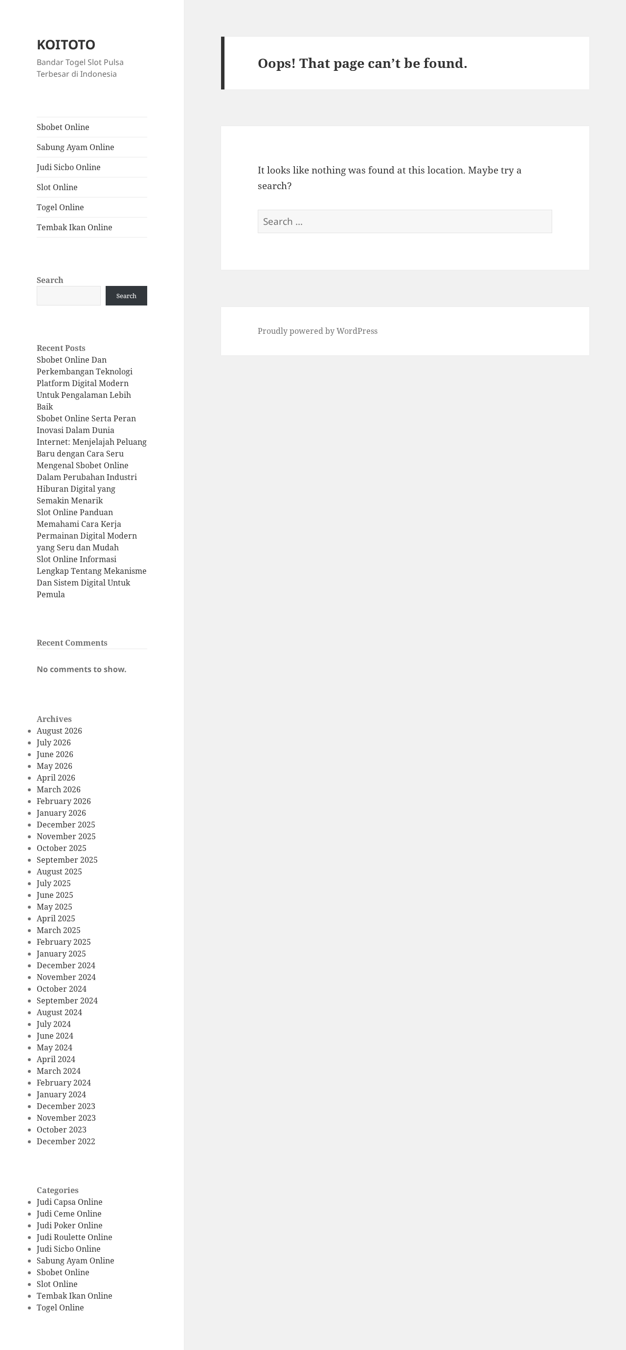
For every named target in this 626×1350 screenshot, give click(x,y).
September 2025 (67, 859)
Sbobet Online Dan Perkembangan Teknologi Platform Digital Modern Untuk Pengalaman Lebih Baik (85, 383)
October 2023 (62, 1129)
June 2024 (55, 1035)
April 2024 (56, 1059)
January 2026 (61, 812)
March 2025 (59, 930)
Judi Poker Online (70, 1225)
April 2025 (56, 918)
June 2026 (55, 754)
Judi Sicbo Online (69, 167)
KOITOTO (66, 44)
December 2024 (66, 965)
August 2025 (59, 871)
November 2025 (66, 836)
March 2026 (59, 789)
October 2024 (62, 988)
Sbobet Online (63, 127)
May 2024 (54, 1047)
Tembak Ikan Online (74, 227)
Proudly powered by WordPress (318, 331)
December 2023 (66, 1106)
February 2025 (64, 941)
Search (50, 280)
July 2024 (54, 1024)
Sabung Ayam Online (75, 147)
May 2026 (54, 766)
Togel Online (60, 207)
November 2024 (66, 977)
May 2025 (54, 906)
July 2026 (54, 742)
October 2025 (62, 848)
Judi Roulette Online (74, 1237)
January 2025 (61, 953)
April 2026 (56, 777)
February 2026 (64, 801)
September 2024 (67, 1000)
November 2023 (66, 1117)
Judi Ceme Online (69, 1213)
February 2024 (64, 1082)
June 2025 (55, 895)
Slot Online (57, 187)
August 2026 (59, 730)
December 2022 (66, 1141)
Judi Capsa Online (70, 1202)
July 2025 (54, 883)
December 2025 (66, 824)
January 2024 (61, 1094)
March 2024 (59, 1071)
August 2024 (59, 1012)
